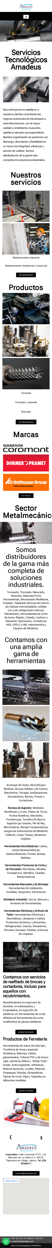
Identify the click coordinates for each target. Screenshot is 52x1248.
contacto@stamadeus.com (22, 1241)
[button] (6, 1241)
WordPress (36, 1246)
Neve (13, 1246)
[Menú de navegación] (26, 17)
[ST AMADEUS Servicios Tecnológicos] (26, 6)
